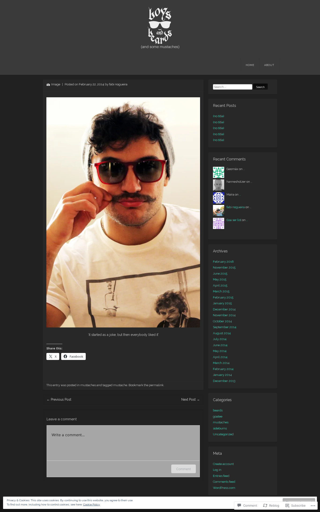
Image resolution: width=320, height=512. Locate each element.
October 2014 (222, 321)
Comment (183, 469)
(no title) (218, 116)
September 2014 (224, 327)
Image (55, 84)
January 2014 (222, 375)
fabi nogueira (118, 84)
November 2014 (224, 315)
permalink (156, 385)
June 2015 (220, 273)
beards (218, 410)
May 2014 (220, 351)
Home (250, 65)
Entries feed (221, 476)
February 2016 (223, 261)
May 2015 (219, 279)
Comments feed (224, 481)
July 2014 (220, 339)
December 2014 (224, 309)
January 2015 (222, 303)
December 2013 (224, 381)
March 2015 (221, 291)
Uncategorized (223, 434)
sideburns (220, 428)
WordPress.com (224, 488)
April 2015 (220, 285)
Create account (223, 464)
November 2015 (224, 267)
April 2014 (220, 357)
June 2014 (220, 345)
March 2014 (221, 363)
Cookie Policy (91, 504)
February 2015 (223, 297)
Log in (217, 470)
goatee (217, 416)
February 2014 (223, 369)
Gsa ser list (234, 220)
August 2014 (222, 333)
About (269, 65)
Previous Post (59, 399)
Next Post (190, 399)
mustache (120, 385)
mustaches (88, 385)
